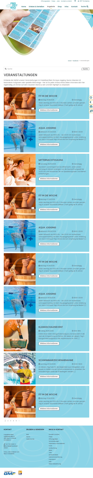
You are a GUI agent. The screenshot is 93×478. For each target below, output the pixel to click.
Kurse (50, 446)
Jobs (50, 452)
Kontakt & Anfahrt (54, 434)
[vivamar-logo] (20, 473)
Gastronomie (30, 439)
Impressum (52, 459)
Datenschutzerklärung (55, 457)
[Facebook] (75, 1)
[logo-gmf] (9, 473)
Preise (50, 437)
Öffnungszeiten (53, 439)
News (50, 450)
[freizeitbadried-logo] (11, 6)
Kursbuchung (53, 448)
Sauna (28, 437)
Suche (85, 69)
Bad (27, 434)
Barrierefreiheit (53, 455)
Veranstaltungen (54, 441)
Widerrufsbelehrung (55, 464)
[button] (84, 6)
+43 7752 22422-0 (10, 444)
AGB (50, 461)
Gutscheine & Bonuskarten (57, 443)
